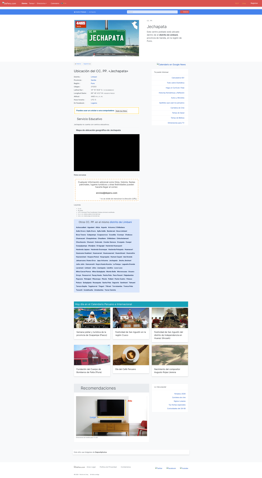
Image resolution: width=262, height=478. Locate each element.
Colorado (98, 242)
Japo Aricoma (102, 260)
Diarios (24, 3)
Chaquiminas (91, 238)
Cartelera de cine (179, 397)
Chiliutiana (111, 238)
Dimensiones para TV (176, 123)
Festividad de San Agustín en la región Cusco (130, 333)
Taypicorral (92, 286)
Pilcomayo (96, 279)
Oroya (78, 275)
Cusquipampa (81, 246)
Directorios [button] (41, 3)
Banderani (111, 231)
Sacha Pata (106, 283)
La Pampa (117, 264)
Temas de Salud (178, 113)
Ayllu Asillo (101, 231)
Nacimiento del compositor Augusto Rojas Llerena (167, 370)
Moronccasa (122, 271)
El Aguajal (100, 246)
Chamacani (80, 238)
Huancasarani (108, 253)
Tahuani (132, 283)
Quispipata (87, 283)
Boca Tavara (81, 235)
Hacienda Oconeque (99, 249)
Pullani (110, 279)
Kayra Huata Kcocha (104, 264)
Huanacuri (129, 249)
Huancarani (97, 253)
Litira (94, 268)
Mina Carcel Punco (83, 271)
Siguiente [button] (86, 64)
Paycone (79, 279)
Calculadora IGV (178, 78)
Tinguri (101, 286)
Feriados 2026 (180, 394)
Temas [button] (31, 3)
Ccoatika (112, 235)
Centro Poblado (81, 12)
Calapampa (91, 235)
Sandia (93, 80)
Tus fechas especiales (177, 405)
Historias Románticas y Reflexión (172, 93)
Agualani (90, 227)
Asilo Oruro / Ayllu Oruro (86, 231)
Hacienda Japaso (83, 249)
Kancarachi (90, 264)
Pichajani (87, 279)
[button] (63, 3)
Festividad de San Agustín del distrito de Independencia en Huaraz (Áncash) (168, 335)
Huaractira (130, 253)
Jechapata (113, 260)
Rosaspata (97, 283)
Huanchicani (120, 253)
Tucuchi (79, 290)
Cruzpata (120, 242)
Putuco (129, 279)
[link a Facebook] (171, 468)
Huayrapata (104, 257)
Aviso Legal (91, 467)
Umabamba (98, 290)
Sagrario (115, 283)
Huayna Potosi (93, 257)
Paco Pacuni (118, 275)
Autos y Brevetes (178, 98)
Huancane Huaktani (84, 253)
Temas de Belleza (178, 118)
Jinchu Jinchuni (125, 260)
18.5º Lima (240, 3)
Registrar (254, 3)
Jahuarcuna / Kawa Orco (86, 260)
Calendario (54, 3)
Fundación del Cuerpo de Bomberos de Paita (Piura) (89, 370)
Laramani (79, 268)
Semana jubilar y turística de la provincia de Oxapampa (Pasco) (91, 333)
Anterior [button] (78, 64)
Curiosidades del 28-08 (176, 408)
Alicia (98, 227)
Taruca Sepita (81, 286)
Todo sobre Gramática (176, 83)
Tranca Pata (128, 286)
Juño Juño (80, 264)
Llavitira (110, 268)
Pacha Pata (107, 275)
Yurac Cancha (110, 290)
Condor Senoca (109, 242)
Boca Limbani (121, 231)
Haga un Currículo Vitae (175, 88)
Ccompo (120, 235)
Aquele (104, 227)
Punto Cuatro (120, 279)
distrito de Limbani (121, 222)
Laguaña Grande (128, 264)
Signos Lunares (180, 401)
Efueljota (91, 246)
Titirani (108, 286)
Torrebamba (117, 286)
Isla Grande (127, 257)
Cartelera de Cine (178, 108)
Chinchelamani (123, 238)
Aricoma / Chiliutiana (116, 227)
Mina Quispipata (98, 271)
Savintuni (124, 283)
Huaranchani (81, 257)
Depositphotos (101, 452)
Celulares (185, 12)
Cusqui (128, 242)
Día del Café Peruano (125, 369)
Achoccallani (81, 227)
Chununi (90, 242)
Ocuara (131, 271)
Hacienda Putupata (115, 249)
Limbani (94, 77)
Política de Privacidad (108, 467)
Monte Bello (111, 271)
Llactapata (101, 268)
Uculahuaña (88, 290)
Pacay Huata (97, 275)
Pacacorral (86, 275)
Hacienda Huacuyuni (114, 246)
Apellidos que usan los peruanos (172, 103)
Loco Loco (118, 268)
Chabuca (128, 235)
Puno (93, 83)
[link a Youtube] (184, 468)
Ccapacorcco (102, 235)
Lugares (94, 103)
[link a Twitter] (158, 468)
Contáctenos (126, 467)
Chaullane (102, 238)
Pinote (104, 279)
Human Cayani (116, 257)
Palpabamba (128, 275)
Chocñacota (81, 242)
